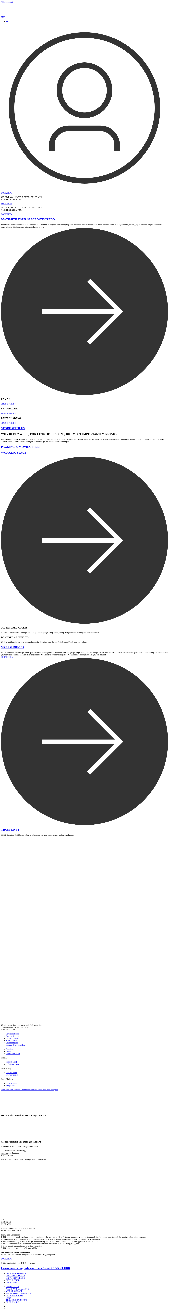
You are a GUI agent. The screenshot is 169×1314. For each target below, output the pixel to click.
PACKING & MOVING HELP (20, 446)
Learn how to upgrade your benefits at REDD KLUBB (35, 1268)
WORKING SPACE (13, 452)
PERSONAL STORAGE (16, 1273)
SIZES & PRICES (8, 404)
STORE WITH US (13, 428)
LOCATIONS (11, 1282)
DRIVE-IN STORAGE (15, 1278)
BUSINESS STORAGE (15, 1276)
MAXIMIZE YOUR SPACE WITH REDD (28, 219)
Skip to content (7, 2)
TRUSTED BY (10, 829)
